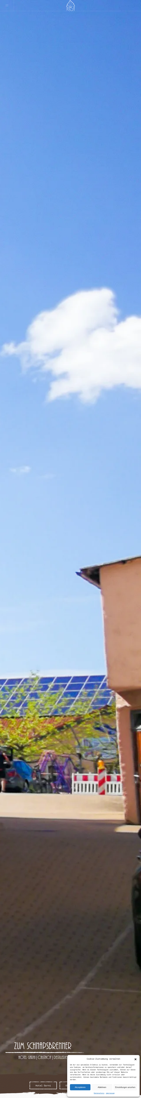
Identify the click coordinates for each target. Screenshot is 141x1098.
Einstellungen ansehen (125, 1087)
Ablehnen (102, 1087)
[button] (135, 1059)
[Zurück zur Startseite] (70, 5)
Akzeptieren (80, 1087)
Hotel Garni (43, 1085)
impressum (110, 1093)
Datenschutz (99, 1093)
